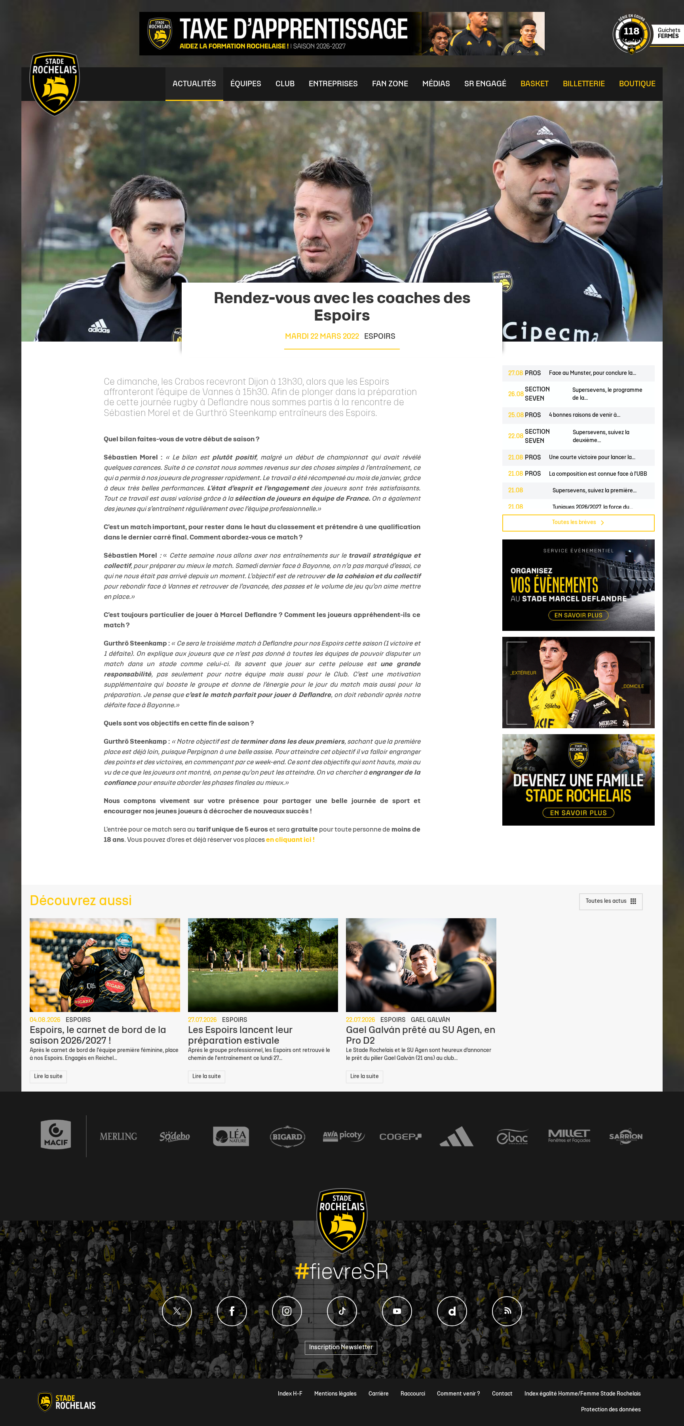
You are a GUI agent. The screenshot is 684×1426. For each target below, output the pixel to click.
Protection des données (611, 1410)
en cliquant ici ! (290, 840)
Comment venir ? (458, 1394)
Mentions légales (335, 1394)
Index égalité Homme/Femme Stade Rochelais (582, 1394)
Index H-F (290, 1394)
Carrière (379, 1394)
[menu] (194, 84)
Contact (502, 1394)
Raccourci (413, 1394)
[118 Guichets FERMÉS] (648, 53)
